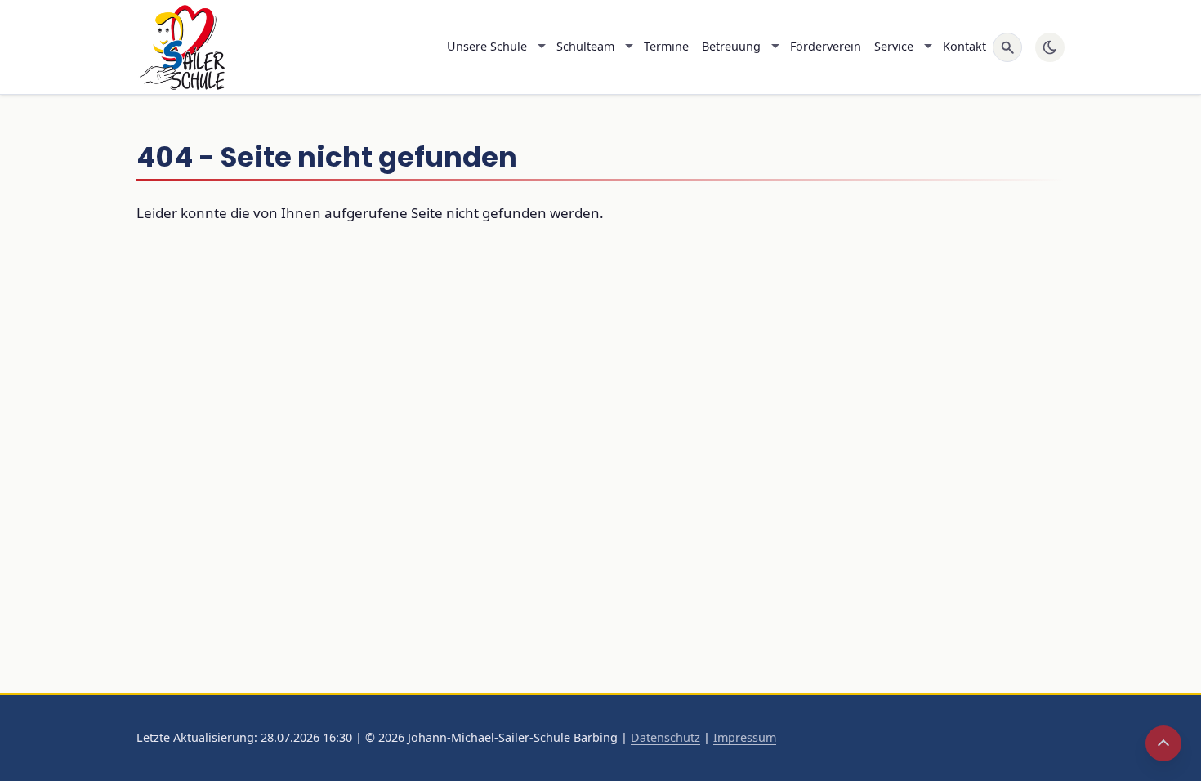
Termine (666, 46)
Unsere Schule (487, 46)
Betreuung (731, 46)
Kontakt (964, 46)
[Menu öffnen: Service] (928, 47)
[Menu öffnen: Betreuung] (775, 47)
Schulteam (585, 46)
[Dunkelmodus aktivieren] (1050, 47)
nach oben (1163, 743)
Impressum (744, 737)
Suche (1007, 47)
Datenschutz (665, 737)
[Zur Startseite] (180, 47)
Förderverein (825, 46)
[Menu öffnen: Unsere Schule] (542, 47)
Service (893, 46)
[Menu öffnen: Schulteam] (629, 47)
